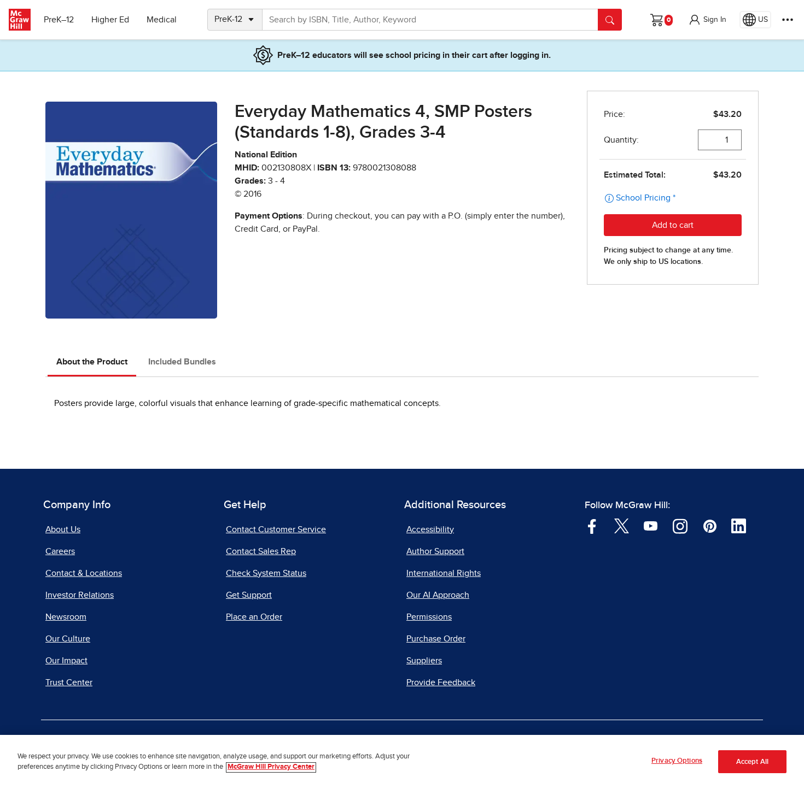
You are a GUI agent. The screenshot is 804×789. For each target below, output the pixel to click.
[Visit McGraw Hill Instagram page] (680, 525)
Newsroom (65, 617)
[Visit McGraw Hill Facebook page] (592, 525)
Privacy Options (676, 760)
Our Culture (67, 638)
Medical (162, 19)
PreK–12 (59, 19)
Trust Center (68, 682)
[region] (402, 762)
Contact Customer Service (276, 529)
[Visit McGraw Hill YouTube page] (650, 525)
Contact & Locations (83, 573)
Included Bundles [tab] (182, 361)
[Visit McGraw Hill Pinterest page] (709, 525)
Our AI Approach (437, 595)
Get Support (249, 595)
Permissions (429, 617)
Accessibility (430, 529)
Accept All (752, 762)
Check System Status (266, 573)
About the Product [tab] (91, 361)
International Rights (443, 573)
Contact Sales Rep (261, 551)
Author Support (435, 551)
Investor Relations (79, 595)
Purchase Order (435, 638)
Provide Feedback (440, 682)
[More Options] (787, 19)
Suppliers (424, 660)
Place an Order (254, 617)
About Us (62, 529)
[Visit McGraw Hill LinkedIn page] (738, 525)
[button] (707, 19)
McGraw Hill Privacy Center (271, 767)
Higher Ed (110, 19)
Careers (60, 551)
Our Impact (66, 660)
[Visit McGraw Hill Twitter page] (621, 525)
